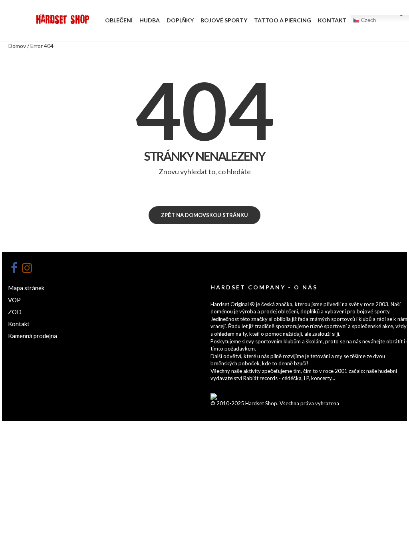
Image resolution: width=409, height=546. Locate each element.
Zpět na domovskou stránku (204, 215)
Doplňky (180, 20)
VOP (14, 299)
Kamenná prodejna (32, 335)
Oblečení (119, 20)
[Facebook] (14, 268)
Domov (17, 45)
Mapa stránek (26, 287)
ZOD (15, 311)
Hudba (149, 20)
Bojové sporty (224, 20)
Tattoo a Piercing (282, 20)
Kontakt (332, 20)
